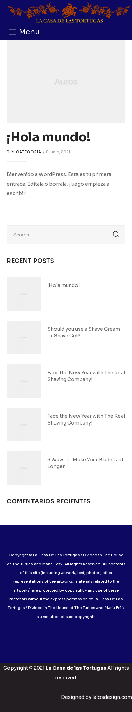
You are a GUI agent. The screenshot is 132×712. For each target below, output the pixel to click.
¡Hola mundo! (48, 137)
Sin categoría (24, 151)
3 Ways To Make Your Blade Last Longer (85, 463)
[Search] (116, 235)
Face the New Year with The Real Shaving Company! (86, 375)
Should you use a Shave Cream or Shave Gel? (83, 332)
